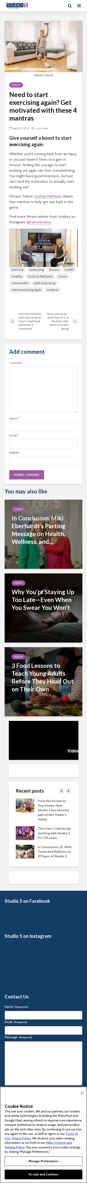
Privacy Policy (21, 1138)
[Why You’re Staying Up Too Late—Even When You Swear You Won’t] (43, 607)
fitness (54, 270)
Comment (15, 363)
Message (18, 1037)
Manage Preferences (43, 1161)
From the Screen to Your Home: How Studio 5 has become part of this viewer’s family (53, 810)
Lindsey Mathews (48, 196)
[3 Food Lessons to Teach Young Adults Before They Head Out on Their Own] (43, 681)
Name (14, 418)
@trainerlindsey (39, 222)
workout (52, 290)
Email (13, 435)
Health (16, 84)
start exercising (44, 283)
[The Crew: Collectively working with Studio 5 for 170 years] (25, 833)
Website (14, 452)
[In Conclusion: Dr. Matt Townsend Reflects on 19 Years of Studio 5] (25, 851)
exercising (36, 270)
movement (20, 283)
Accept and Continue (43, 1174)
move (62, 276)
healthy (17, 276)
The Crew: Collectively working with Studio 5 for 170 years (54, 833)
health (69, 270)
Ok (82, 1092)
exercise (18, 270)
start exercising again (26, 290)
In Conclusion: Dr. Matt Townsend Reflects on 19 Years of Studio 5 (54, 851)
